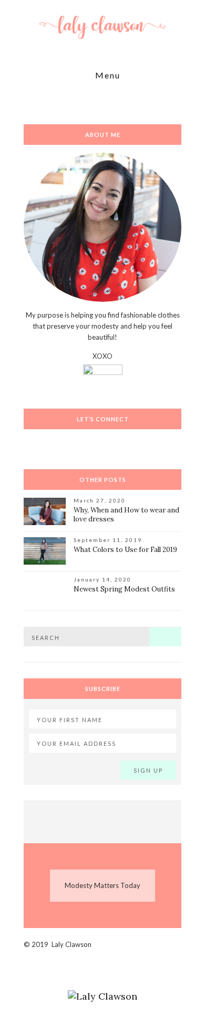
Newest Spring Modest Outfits (124, 589)
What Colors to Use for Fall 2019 (125, 549)
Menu (106, 75)
